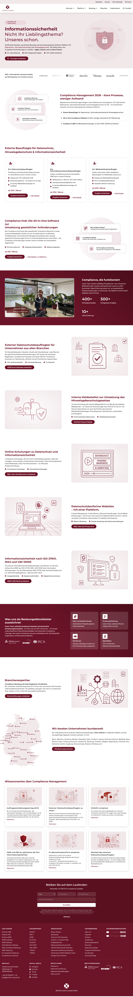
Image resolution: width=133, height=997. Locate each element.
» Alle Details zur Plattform (36, 257)
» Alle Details (34, 196)
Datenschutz (9, 47)
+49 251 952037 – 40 (9, 975)
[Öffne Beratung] (96, 8)
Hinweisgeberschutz (41, 47)
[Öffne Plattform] (85, 8)
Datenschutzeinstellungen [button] (60, 971)
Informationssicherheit (23, 47)
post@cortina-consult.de (11, 977)
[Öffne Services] (73, 8)
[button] (39, 298)
